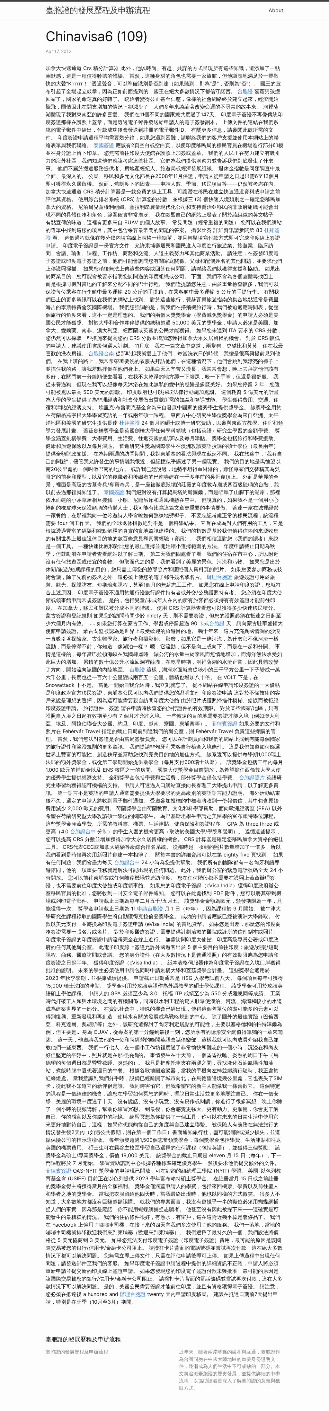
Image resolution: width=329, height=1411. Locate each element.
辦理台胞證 (219, 577)
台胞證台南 (101, 353)
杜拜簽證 (129, 423)
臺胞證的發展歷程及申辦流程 (98, 10)
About (276, 10)
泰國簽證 (103, 145)
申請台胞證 (150, 908)
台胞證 (245, 91)
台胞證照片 (252, 777)
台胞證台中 (83, 831)
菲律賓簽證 (224, 723)
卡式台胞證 (212, 623)
